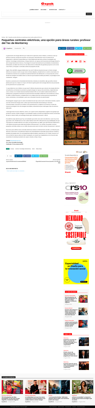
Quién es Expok (61, 406)
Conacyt (12, 148)
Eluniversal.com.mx (15, 140)
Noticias (3, 37)
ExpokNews (9, 48)
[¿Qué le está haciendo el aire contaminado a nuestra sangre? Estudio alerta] (83, 324)
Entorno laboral (68, 308)
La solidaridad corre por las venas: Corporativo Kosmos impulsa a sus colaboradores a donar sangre (35, 398)
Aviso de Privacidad (81, 406)
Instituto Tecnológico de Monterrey (23, 148)
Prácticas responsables (70, 295)
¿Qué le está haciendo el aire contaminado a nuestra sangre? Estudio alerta (71, 324)
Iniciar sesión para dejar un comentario (15, 170)
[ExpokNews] (4, 48)
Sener (33, 148)
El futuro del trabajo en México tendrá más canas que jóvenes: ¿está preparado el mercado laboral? (71, 312)
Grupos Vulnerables (69, 320)
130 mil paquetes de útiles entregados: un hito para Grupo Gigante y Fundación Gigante (71, 300)
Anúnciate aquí (68, 406)
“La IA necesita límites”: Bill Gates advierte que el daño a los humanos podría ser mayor (59, 398)
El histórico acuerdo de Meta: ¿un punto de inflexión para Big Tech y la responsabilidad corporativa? (70, 342)
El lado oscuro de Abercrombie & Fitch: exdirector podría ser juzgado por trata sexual (70, 354)
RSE (7, 37)
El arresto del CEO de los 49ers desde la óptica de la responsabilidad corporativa (71, 365)
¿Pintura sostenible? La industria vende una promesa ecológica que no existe (82, 398)
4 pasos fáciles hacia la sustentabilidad (16, 161)
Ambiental (74, 395)
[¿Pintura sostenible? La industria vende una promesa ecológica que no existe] (82, 387)
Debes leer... (66, 338)
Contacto (74, 406)
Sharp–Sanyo (39, 148)
